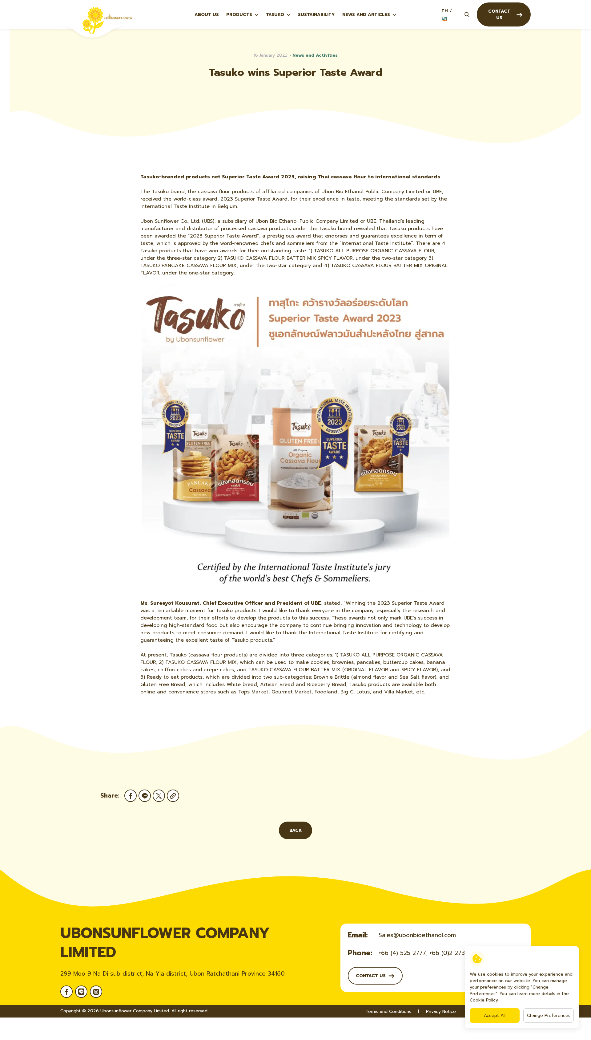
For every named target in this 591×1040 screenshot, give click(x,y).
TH (444, 11)
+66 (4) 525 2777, (403, 953)
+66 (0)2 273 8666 (455, 953)
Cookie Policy (484, 1000)
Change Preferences (548, 1015)
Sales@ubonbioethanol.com (417, 935)
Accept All (494, 1015)
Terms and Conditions (388, 1011)
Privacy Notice (441, 1011)
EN (444, 18)
